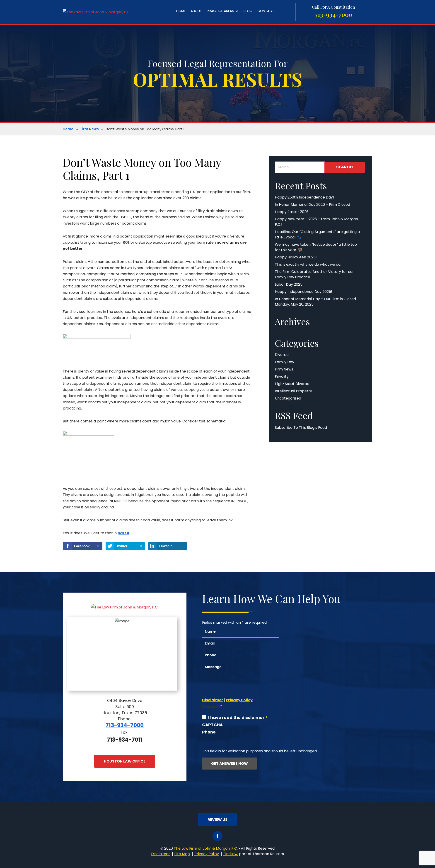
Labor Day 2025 (288, 284)
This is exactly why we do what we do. (308, 264)
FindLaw (230, 853)
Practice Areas (220, 11)
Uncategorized (288, 398)
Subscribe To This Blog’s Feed (301, 427)
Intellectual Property (293, 391)
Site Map (182, 853)
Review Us (217, 819)
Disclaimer (212, 700)
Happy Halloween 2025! (296, 257)
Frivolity (282, 376)
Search (344, 167)
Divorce (282, 354)
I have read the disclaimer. (237, 717)
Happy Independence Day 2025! (303, 291)
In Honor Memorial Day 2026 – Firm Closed (312, 204)
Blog (248, 11)
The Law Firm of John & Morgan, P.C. (206, 848)
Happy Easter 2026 (292, 211)
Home (181, 11)
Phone (209, 732)
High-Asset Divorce (292, 383)
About (196, 11)
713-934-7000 (333, 14)
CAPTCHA (212, 725)
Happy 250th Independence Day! (304, 197)
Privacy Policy (239, 700)
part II (123, 533)
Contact (265, 11)
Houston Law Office (124, 761)
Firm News (89, 129)
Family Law (284, 362)
